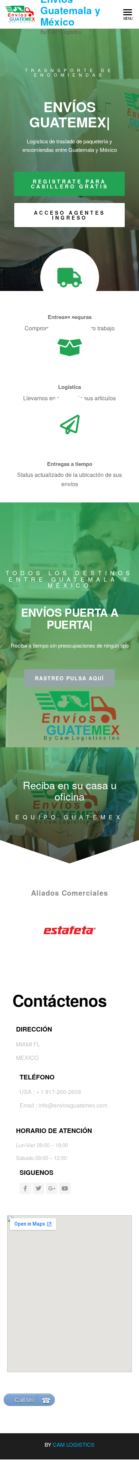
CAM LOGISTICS (73, 1444)
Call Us (24, 1400)
